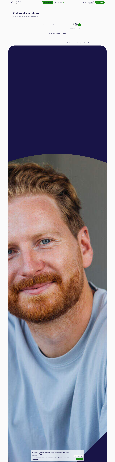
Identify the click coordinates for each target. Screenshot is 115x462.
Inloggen (91, 2)
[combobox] (78, 43)
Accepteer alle (80, 459)
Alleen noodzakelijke (78, 456)
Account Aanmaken (100, 2)
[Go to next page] (98, 43)
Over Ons (84, 2)
